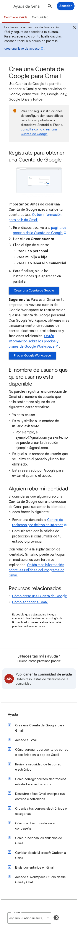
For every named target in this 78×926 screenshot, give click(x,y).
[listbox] (29, 918)
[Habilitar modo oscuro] (56, 917)
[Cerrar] (74, 28)
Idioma (16, 912)
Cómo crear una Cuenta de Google (39, 596)
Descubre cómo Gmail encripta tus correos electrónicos (40, 796)
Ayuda (13, 714)
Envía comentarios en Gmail (34, 867)
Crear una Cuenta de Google (34, 290)
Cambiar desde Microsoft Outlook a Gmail (40, 855)
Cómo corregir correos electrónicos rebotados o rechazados (40, 781)
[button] (7, 6)
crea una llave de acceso (22, 48)
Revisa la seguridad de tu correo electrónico (38, 766)
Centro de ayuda (16, 17)
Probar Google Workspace (32, 355)
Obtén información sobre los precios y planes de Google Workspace (33, 341)
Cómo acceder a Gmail (30, 602)
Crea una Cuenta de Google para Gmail (39, 727)
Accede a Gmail (26, 740)
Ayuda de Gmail (27, 6)
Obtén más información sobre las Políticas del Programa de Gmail (36, 570)
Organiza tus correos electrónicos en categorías (41, 811)
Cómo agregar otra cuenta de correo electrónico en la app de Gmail (41, 752)
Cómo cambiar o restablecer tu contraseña (37, 825)
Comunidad (40, 17)
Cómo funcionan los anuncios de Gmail (38, 840)
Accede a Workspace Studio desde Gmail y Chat (40, 879)
